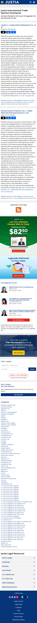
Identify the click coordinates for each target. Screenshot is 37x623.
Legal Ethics (4, 469)
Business (5, 566)
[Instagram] (17, 597)
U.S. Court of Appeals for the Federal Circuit (13, 503)
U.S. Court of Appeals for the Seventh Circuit (13, 511)
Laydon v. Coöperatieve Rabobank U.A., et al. (18, 26)
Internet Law (4, 466)
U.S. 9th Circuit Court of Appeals (10, 500)
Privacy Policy (18, 616)
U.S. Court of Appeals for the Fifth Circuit (12, 505)
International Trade (20, 102)
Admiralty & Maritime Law (8, 405)
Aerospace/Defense (6, 407)
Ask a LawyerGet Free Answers (7, 385)
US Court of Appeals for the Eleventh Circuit (13, 525)
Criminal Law (4, 446)
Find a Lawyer (6, 361)
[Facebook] (15, 597)
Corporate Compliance (7, 444)
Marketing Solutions (9, 587)
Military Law (4, 471)
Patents (3, 473)
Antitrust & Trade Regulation (15, 100)
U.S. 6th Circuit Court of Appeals (10, 494)
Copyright (3, 443)
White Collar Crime (23, 104)
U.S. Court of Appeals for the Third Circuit (12, 514)
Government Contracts (7, 455)
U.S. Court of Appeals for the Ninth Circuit (12, 507)
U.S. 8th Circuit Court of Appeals (10, 498)
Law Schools (6, 570)
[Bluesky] (22, 597)
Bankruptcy (4, 419)
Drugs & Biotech (5, 448)
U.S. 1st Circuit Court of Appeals (9, 486)
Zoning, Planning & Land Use (9, 546)
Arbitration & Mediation (7, 414)
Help (18, 610)
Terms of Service (18, 613)
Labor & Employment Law (8, 468)
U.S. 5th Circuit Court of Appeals (10, 493)
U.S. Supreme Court (6, 520)
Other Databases (8, 583)
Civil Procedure (5, 426)
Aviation (3, 416)
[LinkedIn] (10, 597)
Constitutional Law (6, 435)
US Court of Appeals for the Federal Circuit (13, 527)
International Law (10, 102)
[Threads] (20, 597)
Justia (21, 593)
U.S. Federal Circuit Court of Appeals (11, 518)
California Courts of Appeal (8, 425)
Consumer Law (5, 439)
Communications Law (7, 434)
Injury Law (4, 457)
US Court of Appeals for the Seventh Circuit (13, 536)
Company (19, 607)
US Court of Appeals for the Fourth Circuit (12, 530)
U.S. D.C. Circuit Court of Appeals (10, 516)
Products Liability (5, 477)
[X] (25, 597)
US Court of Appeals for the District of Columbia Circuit (16, 521)
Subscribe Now (18, 353)
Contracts (3, 441)
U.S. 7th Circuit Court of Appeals (10, 496)
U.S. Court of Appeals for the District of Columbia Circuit (16, 502)
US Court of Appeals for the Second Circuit (24, 198)
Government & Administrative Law (10, 453)
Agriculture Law (5, 408)
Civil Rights (4, 428)
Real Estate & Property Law (8, 478)
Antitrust (3, 410)
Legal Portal (18, 604)
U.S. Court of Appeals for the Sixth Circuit (12, 512)
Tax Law (3, 480)
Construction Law (6, 437)
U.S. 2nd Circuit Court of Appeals (10, 487)
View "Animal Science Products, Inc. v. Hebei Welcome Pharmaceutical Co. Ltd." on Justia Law (18, 190)
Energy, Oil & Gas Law (7, 450)
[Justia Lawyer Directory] (27, 597)
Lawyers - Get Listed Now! (18, 375)
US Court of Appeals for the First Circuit (12, 529)
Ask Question (18, 394)
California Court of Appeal (8, 423)
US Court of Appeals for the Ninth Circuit (12, 532)
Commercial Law (5, 432)
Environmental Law (6, 451)
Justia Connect (18, 601)
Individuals (6, 562)
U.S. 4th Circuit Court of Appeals (10, 491)
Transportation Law (6, 484)
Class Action (4, 430)
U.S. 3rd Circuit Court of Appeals (10, 489)
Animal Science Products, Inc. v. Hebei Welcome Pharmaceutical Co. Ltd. (16, 112)
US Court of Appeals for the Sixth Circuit (12, 537)
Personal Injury (5, 475)
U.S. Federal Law (8, 574)
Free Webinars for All (9, 283)
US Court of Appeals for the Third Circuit (12, 539)
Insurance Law (5, 459)
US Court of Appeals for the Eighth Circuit (12, 523)
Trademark (4, 482)
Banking (3, 417)
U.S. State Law (7, 579)
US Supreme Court (6, 541)
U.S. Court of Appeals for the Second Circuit (13, 509)
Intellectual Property (6, 460)
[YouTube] (12, 597)
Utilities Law (4, 543)
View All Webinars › (18, 320)
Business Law (27, 100)
